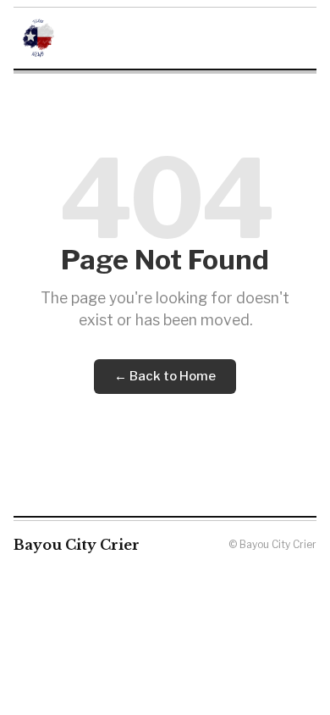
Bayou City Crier (77, 544)
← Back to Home (165, 376)
